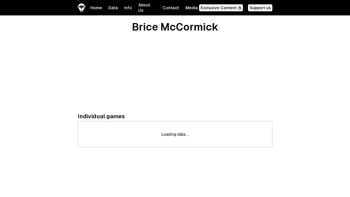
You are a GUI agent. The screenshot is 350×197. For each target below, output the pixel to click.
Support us (260, 7)
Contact (171, 7)
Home (96, 7)
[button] (113, 8)
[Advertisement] (175, 73)
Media (192, 7)
